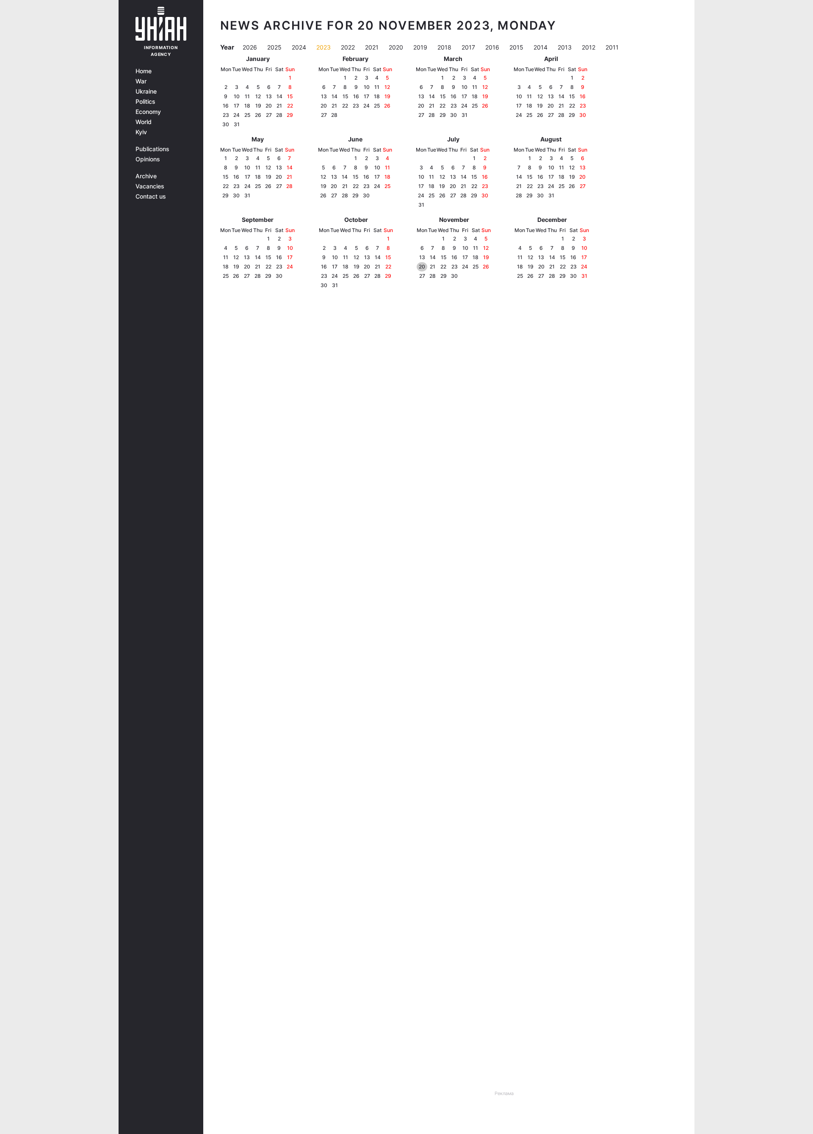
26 (258, 115)
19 (258, 105)
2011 (612, 47)
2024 (300, 47)
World (144, 122)
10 (237, 96)
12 (258, 96)
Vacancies (150, 186)
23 (226, 115)
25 (247, 115)
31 (237, 124)
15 (290, 96)
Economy (148, 111)
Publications (152, 149)
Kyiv (141, 132)
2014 (541, 47)
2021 (372, 47)
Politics (145, 101)
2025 (275, 47)
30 (225, 124)
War (141, 81)
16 (226, 105)
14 (279, 96)
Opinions (148, 159)
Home (144, 71)
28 (279, 115)
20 (268, 105)
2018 (445, 47)
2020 (397, 47)
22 (290, 105)
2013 (565, 47)
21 (279, 105)
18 (247, 105)
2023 (324, 47)
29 (290, 115)
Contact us (151, 196)
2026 (251, 47)
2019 (421, 47)
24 (236, 115)
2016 (493, 47)
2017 (469, 47)
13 (269, 96)
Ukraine (146, 91)
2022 (349, 47)
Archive (146, 176)
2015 (517, 47)
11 (247, 96)
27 (269, 115)
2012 (589, 47)
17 (236, 105)
